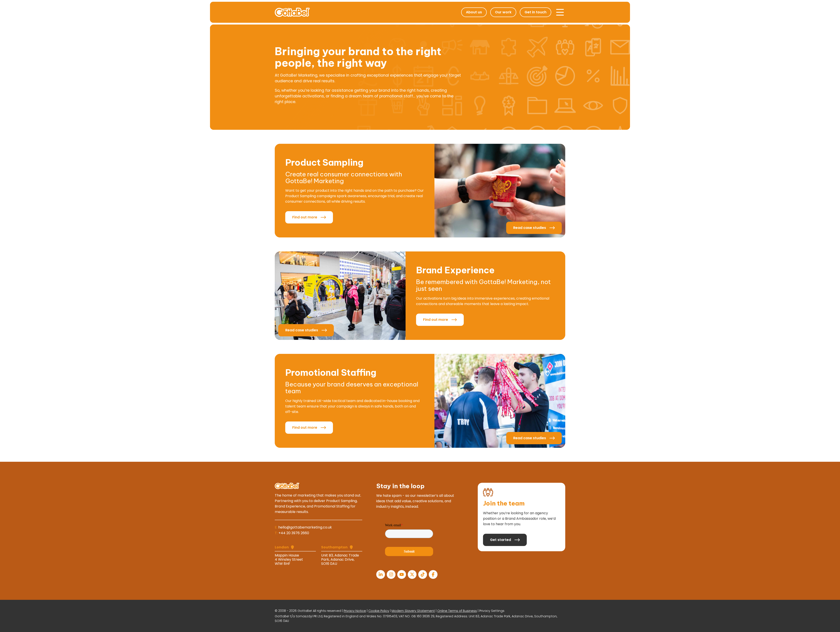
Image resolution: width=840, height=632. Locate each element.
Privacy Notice (355, 611)
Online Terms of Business (457, 611)
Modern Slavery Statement (413, 611)
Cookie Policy (378, 611)
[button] (560, 12)
